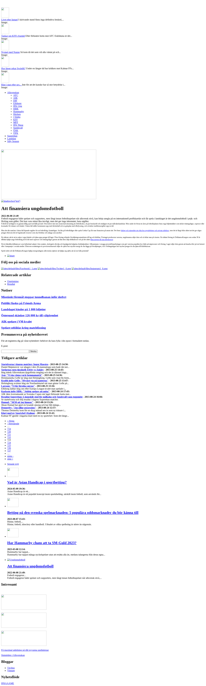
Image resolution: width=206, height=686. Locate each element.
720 (9, 431)
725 (9, 445)
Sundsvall (18, 127)
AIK (15, 98)
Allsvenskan (13, 92)
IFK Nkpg (18, 125)
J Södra (16, 117)
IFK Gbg (17, 106)
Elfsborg (17, 103)
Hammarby (18, 111)
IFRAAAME (7, 683)
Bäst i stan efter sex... (11, 84)
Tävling (11, 668)
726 (9, 448)
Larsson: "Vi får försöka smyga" (18, 386)
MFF (15, 122)
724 (9, 442)
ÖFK (15, 133)
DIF (15, 100)
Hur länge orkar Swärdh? (13, 68)
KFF (15, 119)
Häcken (17, 114)
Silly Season (13, 141)
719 (9, 429)
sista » (10, 459)
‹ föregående (13, 423)
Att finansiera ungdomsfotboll (30, 566)
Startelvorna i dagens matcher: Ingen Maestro (24, 364)
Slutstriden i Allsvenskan (13, 655)
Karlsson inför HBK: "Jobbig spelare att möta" (25, 391)
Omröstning (13, 281)
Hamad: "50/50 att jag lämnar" (17, 402)
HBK (16, 109)
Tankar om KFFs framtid (13, 36)
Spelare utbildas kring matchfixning (23, 327)
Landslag (11, 138)
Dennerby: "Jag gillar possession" (18, 407)
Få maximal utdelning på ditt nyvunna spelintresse (25, 650)
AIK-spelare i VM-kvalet (16, 321)
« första (10, 421)
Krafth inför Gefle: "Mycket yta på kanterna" (24, 380)
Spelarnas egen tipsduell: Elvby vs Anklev (22, 369)
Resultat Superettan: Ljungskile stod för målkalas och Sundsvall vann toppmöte (42, 397)
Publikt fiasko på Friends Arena (21, 303)
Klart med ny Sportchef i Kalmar (18, 413)
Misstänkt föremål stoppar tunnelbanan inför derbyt (33, 297)
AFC (15, 95)
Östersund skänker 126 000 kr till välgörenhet (29, 315)
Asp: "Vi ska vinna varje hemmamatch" (21, 375)
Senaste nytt (13, 464)
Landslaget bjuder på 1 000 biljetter (23, 309)
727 (9, 450)
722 (9, 437)
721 (9, 434)
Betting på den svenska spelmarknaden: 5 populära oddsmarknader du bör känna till (72, 512)
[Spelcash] (23, 609)
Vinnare (11, 670)
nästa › (10, 456)
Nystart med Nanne (10, 52)
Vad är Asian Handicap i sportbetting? (37, 482)
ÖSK (15, 130)
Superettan (12, 136)
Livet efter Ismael (9, 19)
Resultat (11, 284)
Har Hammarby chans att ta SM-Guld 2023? (41, 543)
